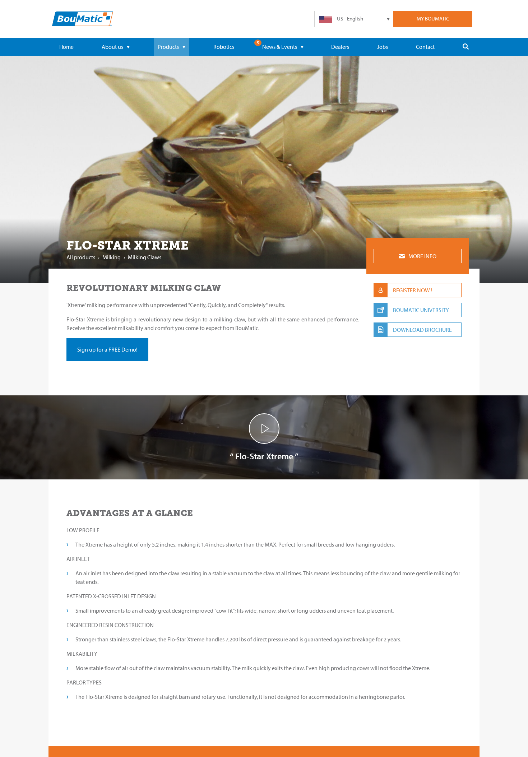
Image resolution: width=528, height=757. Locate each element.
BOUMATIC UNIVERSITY (421, 310)
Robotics (223, 46)
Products (168, 46)
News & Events (279, 46)
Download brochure (422, 329)
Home (66, 46)
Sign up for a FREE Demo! (107, 349)
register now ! (412, 290)
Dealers (340, 46)
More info (422, 256)
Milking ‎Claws (144, 257)
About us (112, 46)
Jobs (382, 46)
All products (80, 257)
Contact (425, 46)
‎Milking (111, 257)
